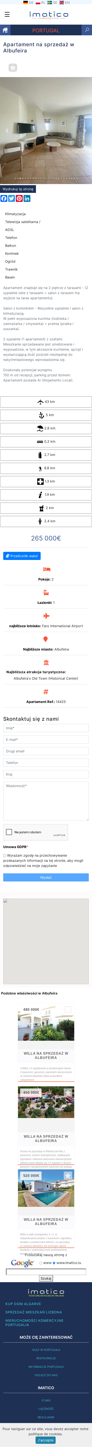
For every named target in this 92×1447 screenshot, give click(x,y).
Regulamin (46, 1417)
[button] (7, 130)
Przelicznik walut (23, 556)
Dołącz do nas (46, 1375)
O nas (46, 1400)
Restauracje (46, 1358)
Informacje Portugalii (46, 1366)
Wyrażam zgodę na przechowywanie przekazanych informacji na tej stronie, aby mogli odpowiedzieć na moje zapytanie (43, 860)
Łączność (46, 1408)
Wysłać (46, 877)
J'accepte (45, 1440)
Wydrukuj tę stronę (18, 189)
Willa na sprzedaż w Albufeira (46, 1056)
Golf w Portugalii (46, 1350)
